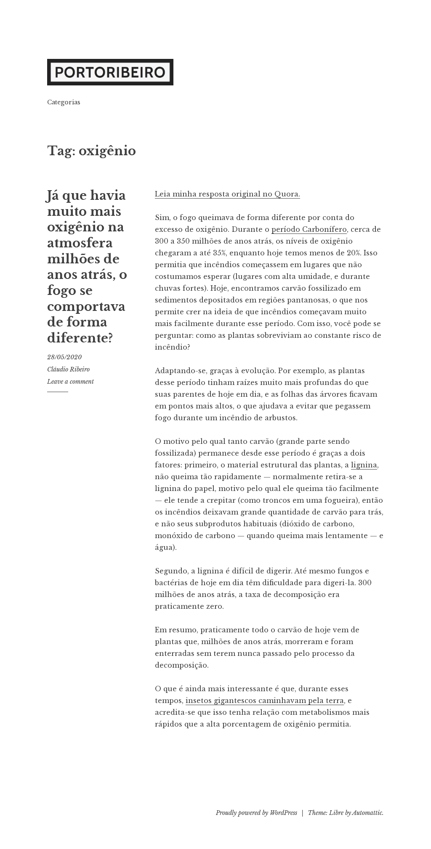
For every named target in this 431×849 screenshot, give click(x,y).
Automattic (367, 813)
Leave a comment (70, 381)
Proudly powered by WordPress (256, 813)
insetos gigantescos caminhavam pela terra (265, 700)
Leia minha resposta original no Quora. (227, 194)
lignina (364, 465)
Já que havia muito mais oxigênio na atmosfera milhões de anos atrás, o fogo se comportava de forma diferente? (87, 267)
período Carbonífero (309, 229)
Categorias (63, 102)
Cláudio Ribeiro (68, 369)
